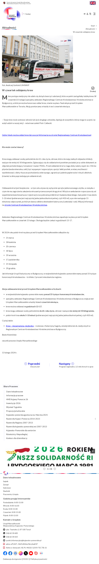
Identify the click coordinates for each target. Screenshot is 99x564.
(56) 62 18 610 (12, 537)
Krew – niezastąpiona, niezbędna (20, 326)
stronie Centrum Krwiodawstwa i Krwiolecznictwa (26, 205)
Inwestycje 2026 (13, 403)
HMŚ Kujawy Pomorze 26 (17, 399)
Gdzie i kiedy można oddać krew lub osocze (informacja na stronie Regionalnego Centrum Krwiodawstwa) (46, 135)
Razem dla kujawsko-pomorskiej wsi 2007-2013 (26, 426)
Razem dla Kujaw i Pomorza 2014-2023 (23, 419)
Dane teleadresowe (14, 391)
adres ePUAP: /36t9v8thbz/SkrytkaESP (22, 544)
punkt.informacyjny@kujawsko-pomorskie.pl (23, 540)
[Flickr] (41, 553)
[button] (49, 456)
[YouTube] (31, 553)
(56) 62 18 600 (12, 533)
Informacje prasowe (14, 395)
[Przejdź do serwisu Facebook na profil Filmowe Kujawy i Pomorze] (15, 553)
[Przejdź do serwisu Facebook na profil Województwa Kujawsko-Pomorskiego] (5, 553)
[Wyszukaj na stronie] (24, 13)
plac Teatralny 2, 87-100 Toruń (18, 529)
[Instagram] (21, 553)
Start (93, 26)
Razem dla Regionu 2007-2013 (19, 422)
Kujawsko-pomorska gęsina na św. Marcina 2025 (27, 415)
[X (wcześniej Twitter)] (26, 553)
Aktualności (90, 29)
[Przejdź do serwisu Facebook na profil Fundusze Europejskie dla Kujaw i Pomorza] (10, 553)
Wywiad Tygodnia (14, 407)
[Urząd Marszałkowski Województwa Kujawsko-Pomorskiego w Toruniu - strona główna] (12, 13)
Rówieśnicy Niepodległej (16, 434)
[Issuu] (36, 553)
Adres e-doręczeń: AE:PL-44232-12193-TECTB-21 (26, 548)
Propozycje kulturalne (15, 411)
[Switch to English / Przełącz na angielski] (93, 2)
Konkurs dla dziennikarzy (16, 438)
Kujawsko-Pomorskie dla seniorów (21, 430)
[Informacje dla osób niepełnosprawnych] (88, 14)
